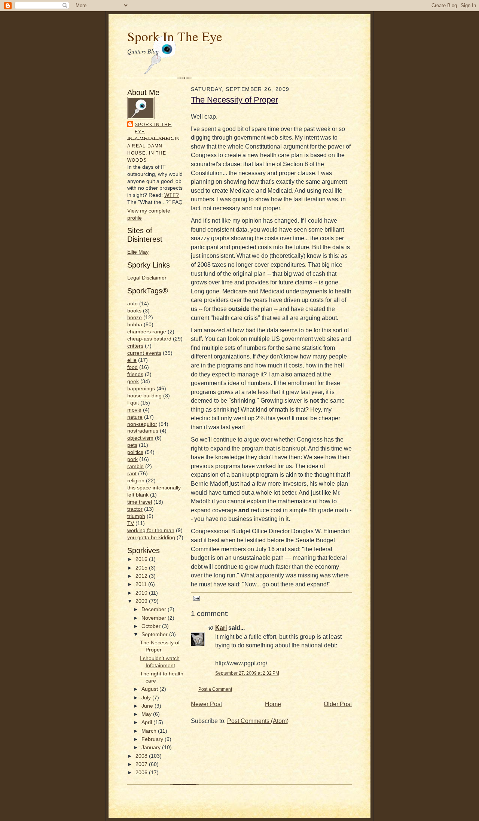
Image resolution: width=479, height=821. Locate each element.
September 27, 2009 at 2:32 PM (247, 673)
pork (132, 459)
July (146, 698)
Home (273, 704)
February (153, 739)
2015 (142, 568)
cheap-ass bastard (149, 339)
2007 (142, 764)
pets (132, 445)
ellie (132, 360)
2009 (142, 601)
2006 (142, 772)
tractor (135, 509)
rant (132, 473)
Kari (221, 628)
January (151, 747)
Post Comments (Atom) (258, 721)
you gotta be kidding (151, 537)
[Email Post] (195, 597)
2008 (142, 756)
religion (135, 480)
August (150, 689)
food (132, 367)
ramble (135, 466)
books (134, 311)
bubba (134, 324)
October (151, 626)
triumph (136, 516)
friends (135, 374)
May (147, 714)
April (147, 722)
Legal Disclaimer (147, 278)
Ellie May (138, 252)
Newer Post (206, 704)
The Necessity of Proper (234, 99)
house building (144, 396)
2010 (142, 593)
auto (132, 303)
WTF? (171, 195)
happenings (141, 388)
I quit (133, 403)
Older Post (338, 704)
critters (135, 346)
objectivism (140, 438)
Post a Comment (215, 689)
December (154, 609)
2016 (142, 559)
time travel (139, 502)
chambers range (146, 332)
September (155, 634)
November (154, 618)
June (148, 706)
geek (133, 381)
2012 (142, 576)
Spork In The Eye (174, 36)
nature (135, 417)
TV (130, 523)
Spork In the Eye (153, 128)
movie (134, 410)
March (149, 731)
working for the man (150, 530)
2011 (141, 584)
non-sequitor (142, 424)
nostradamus (142, 431)
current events (144, 353)
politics (135, 452)
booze (134, 317)
